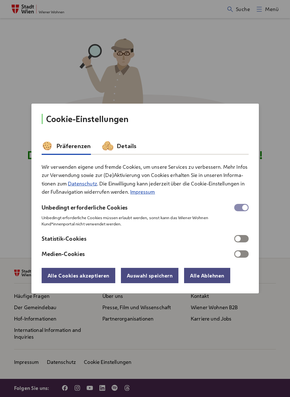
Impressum (142, 191)
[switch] (241, 238)
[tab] (66, 147)
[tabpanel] (145, 208)
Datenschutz (82, 183)
